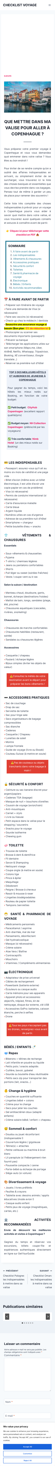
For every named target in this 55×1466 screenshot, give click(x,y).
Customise (27, 1453)
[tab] (22, 1323)
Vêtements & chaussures (27, 258)
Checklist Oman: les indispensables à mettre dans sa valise (41, 1279)
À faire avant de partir (25, 251)
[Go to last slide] (7, 1317)
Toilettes (18, 269)
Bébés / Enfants (22, 284)
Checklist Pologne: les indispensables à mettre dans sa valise (13, 1279)
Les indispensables (24, 255)
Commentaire (13, 1355)
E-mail (10, 1415)
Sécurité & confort (23, 266)
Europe (8, 76)
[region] (27, 1444)
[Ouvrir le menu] (49, 5)
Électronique (20, 280)
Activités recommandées (27, 287)
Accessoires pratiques (26, 262)
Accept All (27, 1447)
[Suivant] (48, 1317)
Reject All (27, 1460)
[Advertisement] (27, 46)
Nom (9, 1401)
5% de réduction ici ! (37, 328)
